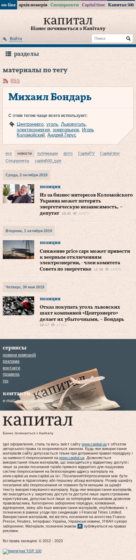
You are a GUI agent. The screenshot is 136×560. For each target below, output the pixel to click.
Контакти (11, 368)
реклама (11, 361)
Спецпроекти (65, 5)
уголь (52, 124)
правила (11, 374)
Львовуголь (73, 124)
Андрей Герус (61, 135)
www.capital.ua (94, 444)
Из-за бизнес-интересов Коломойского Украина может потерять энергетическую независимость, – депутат (86, 204)
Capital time (93, 5)
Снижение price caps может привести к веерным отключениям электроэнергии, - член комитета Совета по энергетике (85, 260)
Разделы (26, 54)
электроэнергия (33, 129)
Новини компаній (19, 355)
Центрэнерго (30, 124)
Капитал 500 (121, 5)
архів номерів (33, 5)
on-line (8, 5)
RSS (15, 80)
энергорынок (66, 129)
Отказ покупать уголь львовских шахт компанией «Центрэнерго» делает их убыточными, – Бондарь (82, 313)
